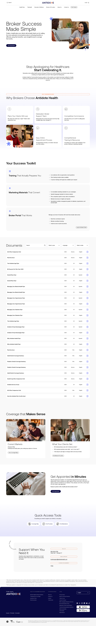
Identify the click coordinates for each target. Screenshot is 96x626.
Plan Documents (33, 600)
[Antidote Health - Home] (48, 3)
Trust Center (61, 610)
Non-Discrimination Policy (64, 603)
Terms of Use (62, 598)
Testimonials (50, 600)
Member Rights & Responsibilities (36, 594)
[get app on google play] (83, 610)
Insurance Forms (33, 598)
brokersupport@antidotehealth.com (59, 559)
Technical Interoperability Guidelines (66, 607)
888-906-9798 (54, 551)
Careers (49, 598)
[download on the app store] (83, 606)
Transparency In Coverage (35, 596)
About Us (50, 594)
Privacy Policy (62, 594)
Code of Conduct (62, 600)
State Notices (62, 612)
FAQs (52, 565)
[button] (22, 7)
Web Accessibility (62, 608)
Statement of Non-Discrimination (65, 605)
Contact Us (50, 596)
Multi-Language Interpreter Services (66, 601)
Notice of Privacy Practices (64, 596)
